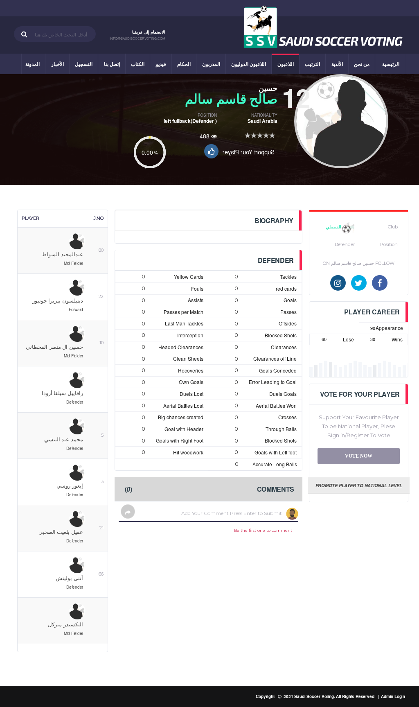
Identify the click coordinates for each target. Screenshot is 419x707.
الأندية (337, 64)
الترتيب (312, 64)
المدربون (211, 64)
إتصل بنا (112, 64)
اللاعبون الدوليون (248, 64)
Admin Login (393, 696)
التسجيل (83, 64)
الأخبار (57, 64)
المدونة (32, 64)
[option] (341, 121)
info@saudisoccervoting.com (137, 38)
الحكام (184, 64)
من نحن (361, 64)
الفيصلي (334, 227)
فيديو (161, 64)
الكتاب (137, 64)
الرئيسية (390, 64)
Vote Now (358, 456)
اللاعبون (285, 64)
